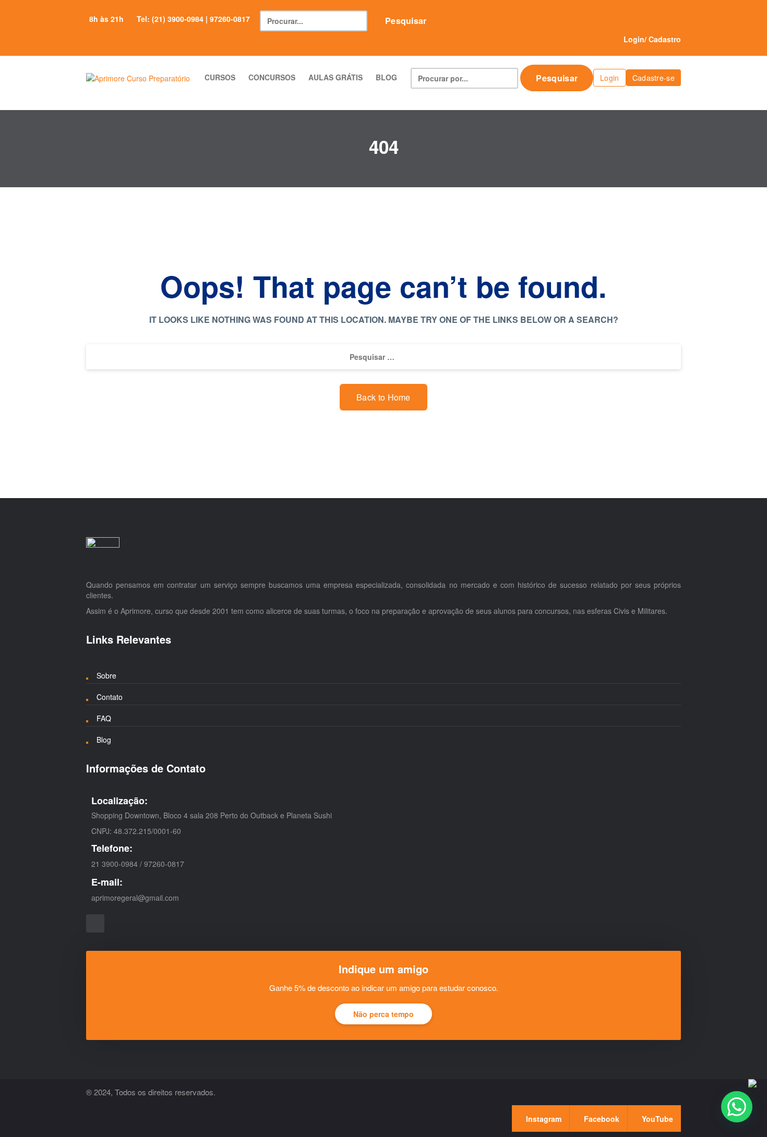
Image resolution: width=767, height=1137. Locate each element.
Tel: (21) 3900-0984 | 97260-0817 (193, 19)
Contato (110, 697)
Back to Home (383, 397)
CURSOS (220, 77)
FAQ (104, 718)
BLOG (386, 77)
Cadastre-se (653, 77)
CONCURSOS (271, 77)
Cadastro (665, 39)
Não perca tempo (383, 1014)
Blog (104, 739)
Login (634, 39)
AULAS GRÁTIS (335, 77)
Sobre (106, 675)
